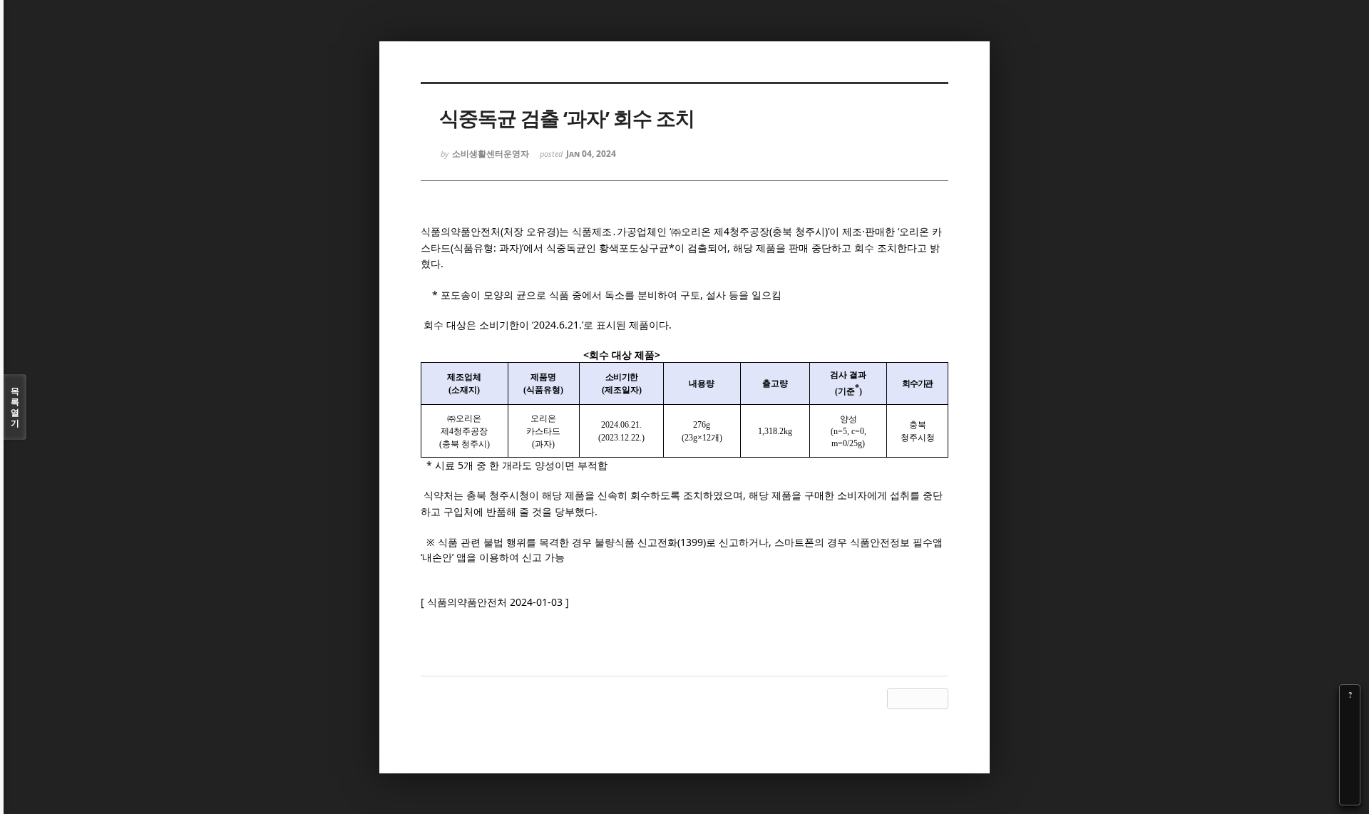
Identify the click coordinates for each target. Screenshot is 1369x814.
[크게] (1350, 715)
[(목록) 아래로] (1350, 775)
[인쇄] (1350, 795)
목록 (15, 407)
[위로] (1350, 755)
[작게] (1350, 735)
